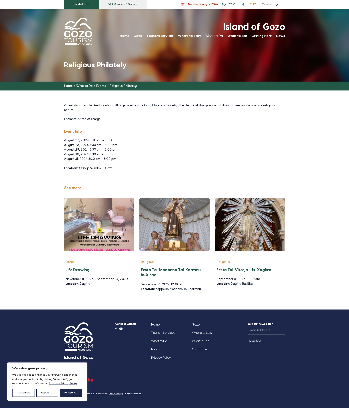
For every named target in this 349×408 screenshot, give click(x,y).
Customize (23, 392)
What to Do (214, 36)
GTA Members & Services (123, 4)
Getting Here (261, 36)
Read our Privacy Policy (63, 383)
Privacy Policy (161, 357)
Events (101, 86)
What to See (237, 36)
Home (124, 36)
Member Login (270, 4)
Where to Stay (189, 36)
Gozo (138, 36)
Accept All (71, 392)
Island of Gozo (81, 4)
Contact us (199, 349)
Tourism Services (160, 36)
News (280, 36)
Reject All (47, 392)
